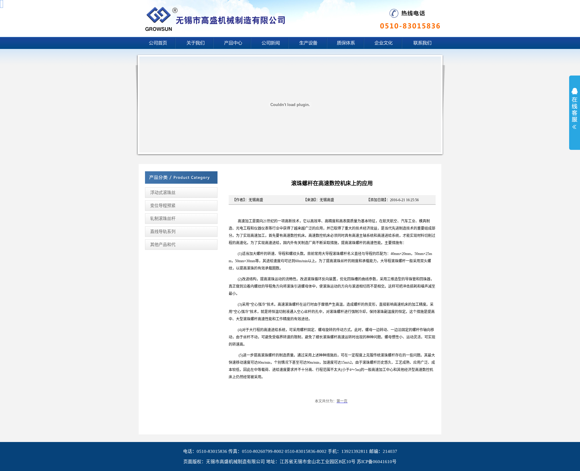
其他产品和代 (163, 244)
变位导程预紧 (163, 205)
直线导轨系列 (163, 231)
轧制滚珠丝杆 (163, 218)
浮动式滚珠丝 (163, 192)
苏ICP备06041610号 (377, 461)
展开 (574, 112)
